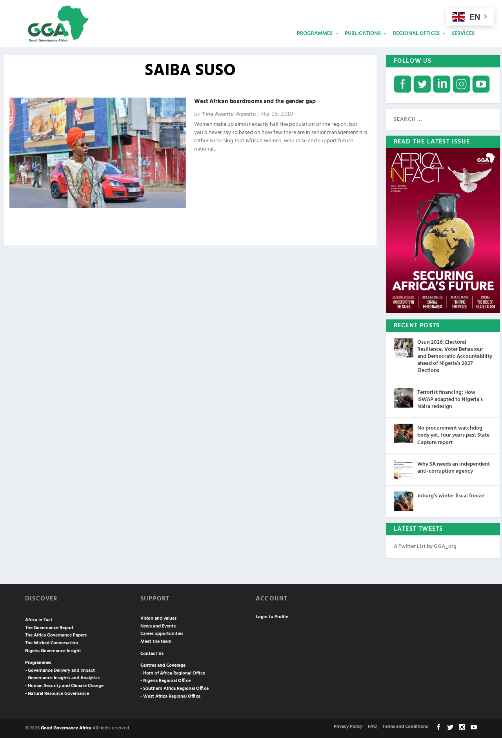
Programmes (315, 33)
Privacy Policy (348, 727)
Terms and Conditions (405, 727)
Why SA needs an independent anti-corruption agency (453, 468)
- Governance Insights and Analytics (62, 678)
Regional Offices (416, 33)
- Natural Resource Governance (57, 694)
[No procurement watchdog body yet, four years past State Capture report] (403, 433)
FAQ (372, 727)
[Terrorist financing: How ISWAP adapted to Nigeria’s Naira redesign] (403, 398)
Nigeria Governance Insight (53, 651)
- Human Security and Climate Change (64, 686)
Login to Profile (272, 617)
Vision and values (158, 618)
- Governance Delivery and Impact (60, 671)
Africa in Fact (39, 620)
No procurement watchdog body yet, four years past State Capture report (453, 435)
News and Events (158, 626)
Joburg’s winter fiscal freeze (450, 495)
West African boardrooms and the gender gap (255, 101)
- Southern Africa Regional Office (174, 689)
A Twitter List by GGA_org (425, 546)
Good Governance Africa (66, 728)
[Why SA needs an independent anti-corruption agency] (403, 469)
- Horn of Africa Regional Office (172, 673)
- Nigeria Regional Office (165, 681)
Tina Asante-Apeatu (229, 114)
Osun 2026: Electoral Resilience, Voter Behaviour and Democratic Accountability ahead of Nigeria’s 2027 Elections (454, 356)
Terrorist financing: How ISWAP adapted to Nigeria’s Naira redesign (450, 399)
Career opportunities (161, 634)
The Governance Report (49, 628)
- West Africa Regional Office (170, 696)
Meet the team (155, 642)
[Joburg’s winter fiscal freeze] (403, 501)
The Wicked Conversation (51, 643)
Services (463, 33)
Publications (363, 33)
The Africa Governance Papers (56, 635)
